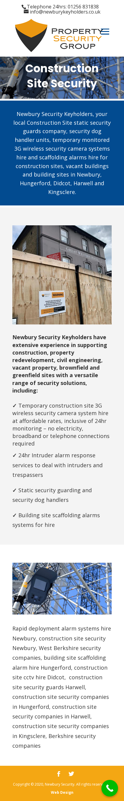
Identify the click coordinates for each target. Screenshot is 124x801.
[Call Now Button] (109, 788)
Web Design (62, 792)
